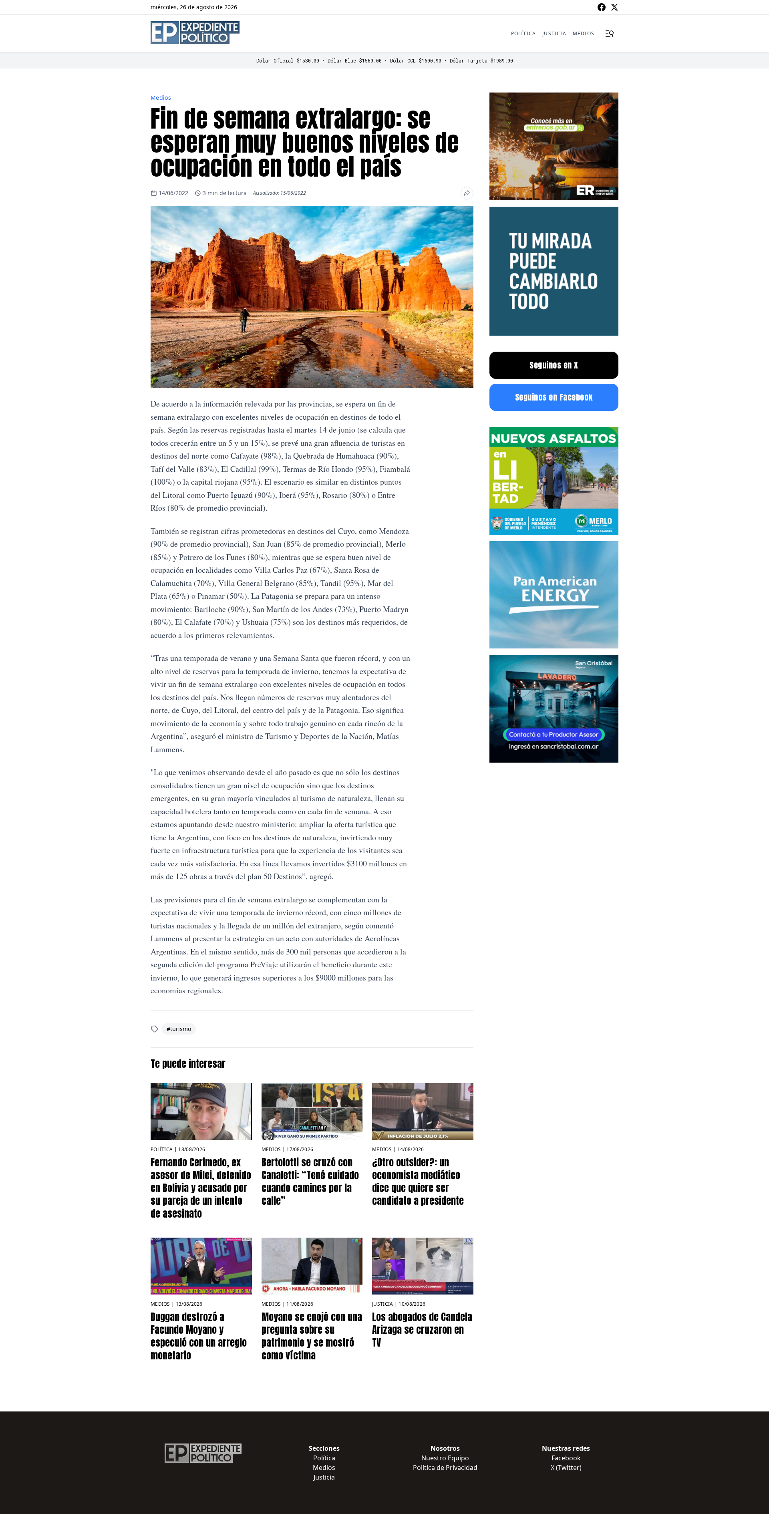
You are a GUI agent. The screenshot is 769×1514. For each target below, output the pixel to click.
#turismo (179, 1029)
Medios (583, 33)
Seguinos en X (553, 365)
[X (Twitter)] (614, 7)
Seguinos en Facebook (554, 397)
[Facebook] (602, 7)
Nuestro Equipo (445, 1458)
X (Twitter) (566, 1467)
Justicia (554, 33)
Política (523, 33)
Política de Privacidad (445, 1467)
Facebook (566, 1458)
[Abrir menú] (609, 33)
